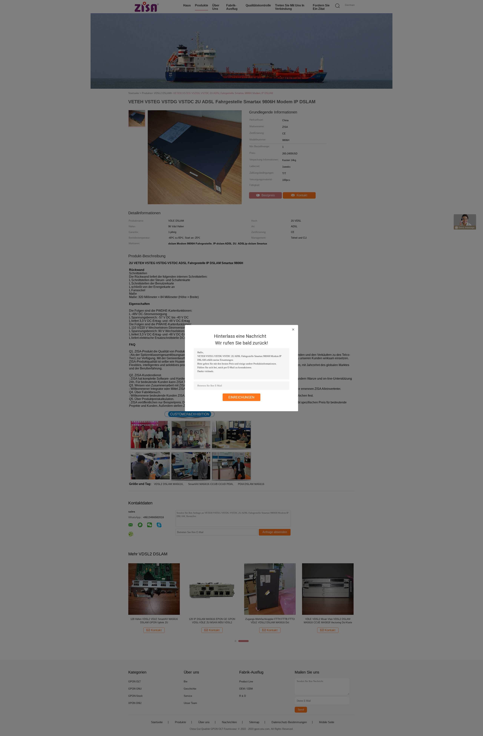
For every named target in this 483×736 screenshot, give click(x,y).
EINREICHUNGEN (241, 397)
